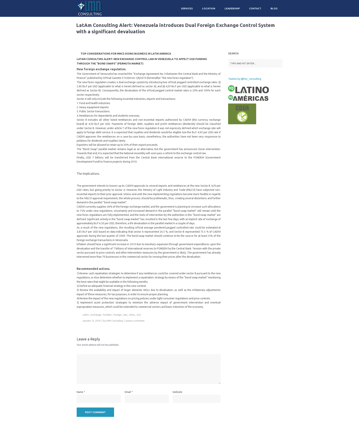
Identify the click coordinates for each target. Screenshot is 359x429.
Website (177, 392)
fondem (107, 314)
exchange (96, 314)
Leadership (232, 8)
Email (128, 392)
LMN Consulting (114, 320)
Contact (255, 8)
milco (132, 314)
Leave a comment (135, 320)
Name (80, 392)
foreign (117, 314)
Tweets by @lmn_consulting (244, 78)
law (125, 314)
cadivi (85, 314)
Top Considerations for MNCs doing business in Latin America (126, 53)
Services (187, 8)
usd (139, 314)
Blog (274, 8)
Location (208, 8)
